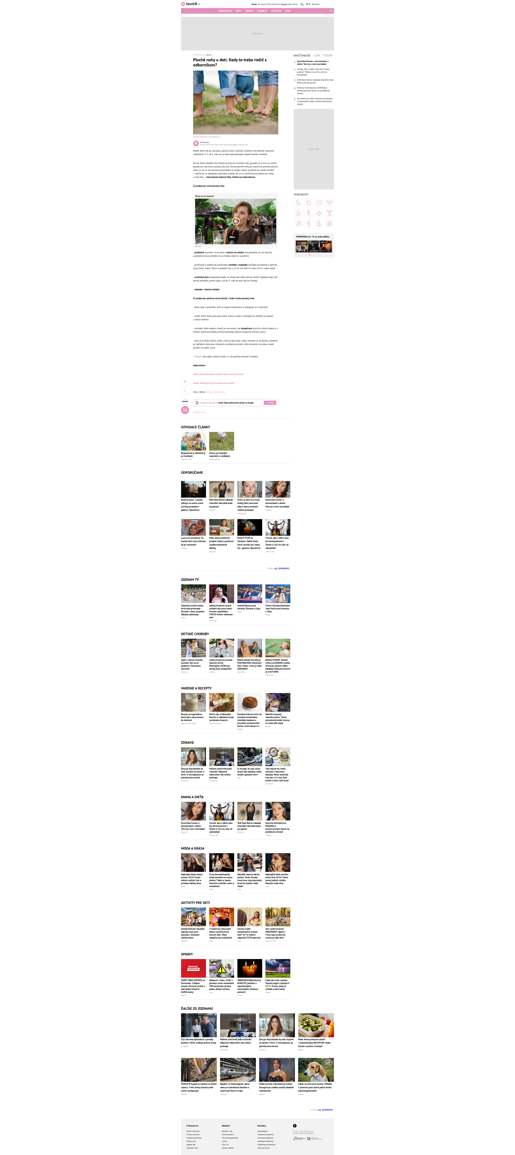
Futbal (239, 612)
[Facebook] (295, 1126)
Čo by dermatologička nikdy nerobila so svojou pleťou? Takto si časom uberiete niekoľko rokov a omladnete (221, 880)
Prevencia (184, 781)
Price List (225, 1144)
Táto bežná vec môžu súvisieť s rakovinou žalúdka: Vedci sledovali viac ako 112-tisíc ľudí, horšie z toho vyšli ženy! (277, 774)
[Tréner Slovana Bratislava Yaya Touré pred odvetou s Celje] (277, 593)
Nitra (211, 992)
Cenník (224, 1141)
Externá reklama (228, 1134)
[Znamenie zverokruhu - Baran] (298, 202)
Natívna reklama (228, 1148)
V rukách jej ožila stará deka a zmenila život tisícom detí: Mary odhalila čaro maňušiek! (220, 933)
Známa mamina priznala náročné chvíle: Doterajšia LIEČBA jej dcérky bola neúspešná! (220, 664)
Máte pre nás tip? (264, 1148)
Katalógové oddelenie (266, 1141)
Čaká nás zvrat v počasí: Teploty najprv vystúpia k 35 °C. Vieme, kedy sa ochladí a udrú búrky (277, 985)
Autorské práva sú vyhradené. (303, 1133)
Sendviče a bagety (215, 723)
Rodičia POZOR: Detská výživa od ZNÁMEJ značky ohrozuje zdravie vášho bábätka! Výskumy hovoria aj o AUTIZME (277, 665)
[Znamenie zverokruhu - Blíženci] (319, 202)
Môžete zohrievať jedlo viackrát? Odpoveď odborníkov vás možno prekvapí (220, 773)
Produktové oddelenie (266, 1134)
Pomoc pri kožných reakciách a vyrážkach (219, 455)
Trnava (239, 995)
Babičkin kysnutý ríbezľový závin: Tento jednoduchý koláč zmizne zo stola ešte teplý (277, 719)
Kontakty (262, 1125)
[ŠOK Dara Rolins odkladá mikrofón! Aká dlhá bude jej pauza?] (249, 811)
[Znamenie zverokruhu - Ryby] (329, 223)
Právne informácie (193, 1131)
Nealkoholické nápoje (188, 723)
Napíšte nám (191, 1144)
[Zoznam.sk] (300, 1139)
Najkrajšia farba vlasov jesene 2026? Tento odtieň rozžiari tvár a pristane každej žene (191, 879)
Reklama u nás (227, 1131)
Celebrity (262, 11)
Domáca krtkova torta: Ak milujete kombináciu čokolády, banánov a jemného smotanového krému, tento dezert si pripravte (249, 720)
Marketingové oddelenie (266, 1144)
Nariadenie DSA (192, 1148)
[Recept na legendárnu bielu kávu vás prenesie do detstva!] (193, 702)
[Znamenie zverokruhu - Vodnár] (319, 223)
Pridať (271, 402)
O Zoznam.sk (192, 1125)
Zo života (276, 11)
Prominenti (213, 621)
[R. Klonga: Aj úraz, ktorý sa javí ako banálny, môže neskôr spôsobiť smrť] (249, 756)
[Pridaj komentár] (185, 382)
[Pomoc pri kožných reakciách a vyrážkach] (221, 441)
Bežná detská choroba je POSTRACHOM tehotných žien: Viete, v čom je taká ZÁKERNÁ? (249, 664)
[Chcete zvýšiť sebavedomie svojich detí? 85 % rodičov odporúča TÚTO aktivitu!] (249, 917)
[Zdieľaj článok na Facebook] (185, 391)
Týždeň (327, 55)
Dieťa (238, 11)
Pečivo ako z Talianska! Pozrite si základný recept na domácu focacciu (221, 717)
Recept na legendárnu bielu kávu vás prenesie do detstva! (192, 717)
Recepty (240, 729)
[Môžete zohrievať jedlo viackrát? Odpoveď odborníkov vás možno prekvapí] (221, 756)
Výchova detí (213, 835)
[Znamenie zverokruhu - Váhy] (319, 213)
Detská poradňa (214, 459)
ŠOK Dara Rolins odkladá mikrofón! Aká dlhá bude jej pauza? (249, 826)
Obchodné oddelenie (265, 1138)
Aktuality (184, 941)
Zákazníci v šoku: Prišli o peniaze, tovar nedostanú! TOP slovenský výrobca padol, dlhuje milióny (221, 985)
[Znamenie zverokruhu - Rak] (329, 202)
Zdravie (249, 11)
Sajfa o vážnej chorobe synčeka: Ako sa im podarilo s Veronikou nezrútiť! (192, 664)
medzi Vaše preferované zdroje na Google (227, 402)
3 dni (317, 55)
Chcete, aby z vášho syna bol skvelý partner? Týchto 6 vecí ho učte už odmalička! (220, 827)
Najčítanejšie (302, 55)
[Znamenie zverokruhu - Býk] (308, 202)
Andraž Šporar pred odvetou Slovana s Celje (248, 607)
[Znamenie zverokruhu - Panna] (308, 213)
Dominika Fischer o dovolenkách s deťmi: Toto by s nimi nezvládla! (193, 826)
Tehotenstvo (225, 11)
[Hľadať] (331, 11)
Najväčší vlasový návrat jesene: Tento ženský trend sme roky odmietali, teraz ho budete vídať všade (249, 880)
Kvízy (288, 11)
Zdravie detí (241, 672)
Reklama (226, 1125)
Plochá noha (219, 391)
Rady (239, 778)
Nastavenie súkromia (193, 1138)
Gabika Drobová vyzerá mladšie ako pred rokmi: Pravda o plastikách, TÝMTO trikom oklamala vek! (221, 611)
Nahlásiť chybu (199, 412)
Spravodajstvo (263, 1131)
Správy (183, 618)
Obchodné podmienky (230, 1138)
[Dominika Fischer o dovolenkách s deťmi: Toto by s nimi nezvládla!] (193, 811)
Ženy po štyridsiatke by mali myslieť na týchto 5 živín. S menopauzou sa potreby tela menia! (192, 773)
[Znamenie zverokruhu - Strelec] (298, 223)
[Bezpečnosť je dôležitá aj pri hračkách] (193, 441)
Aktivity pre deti (186, 459)
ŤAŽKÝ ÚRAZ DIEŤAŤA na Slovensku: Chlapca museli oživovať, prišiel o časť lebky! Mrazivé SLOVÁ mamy (193, 986)
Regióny (183, 995)
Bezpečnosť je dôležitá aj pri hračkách (193, 455)
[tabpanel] (314, 83)
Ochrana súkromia (192, 1134)
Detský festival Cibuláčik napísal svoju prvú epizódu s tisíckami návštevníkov (192, 933)
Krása (183, 886)
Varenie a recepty (196, 688)
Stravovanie (213, 781)
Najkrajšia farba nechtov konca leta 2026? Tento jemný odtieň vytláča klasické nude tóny (276, 879)
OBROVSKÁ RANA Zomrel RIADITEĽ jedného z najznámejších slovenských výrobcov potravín (249, 986)
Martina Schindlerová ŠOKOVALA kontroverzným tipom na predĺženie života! (277, 827)
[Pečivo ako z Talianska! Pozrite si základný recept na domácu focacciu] (221, 702)
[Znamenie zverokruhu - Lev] (298, 213)
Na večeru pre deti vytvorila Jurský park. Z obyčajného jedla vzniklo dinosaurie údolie (315, 101)
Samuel (284, 4)
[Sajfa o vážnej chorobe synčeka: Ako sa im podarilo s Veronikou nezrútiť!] (193, 648)
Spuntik (208, 55)
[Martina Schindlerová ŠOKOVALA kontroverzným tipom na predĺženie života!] (277, 811)
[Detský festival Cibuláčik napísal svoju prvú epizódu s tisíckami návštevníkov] (193, 917)
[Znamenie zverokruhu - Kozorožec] (308, 223)
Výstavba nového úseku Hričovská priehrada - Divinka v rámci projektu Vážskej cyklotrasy (192, 610)
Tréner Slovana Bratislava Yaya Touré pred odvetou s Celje (277, 608)
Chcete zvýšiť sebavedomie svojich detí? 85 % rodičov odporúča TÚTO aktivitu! (249, 933)
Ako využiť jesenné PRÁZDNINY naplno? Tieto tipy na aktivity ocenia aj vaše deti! (275, 933)
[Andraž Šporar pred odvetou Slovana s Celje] (249, 593)
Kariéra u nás (191, 1141)
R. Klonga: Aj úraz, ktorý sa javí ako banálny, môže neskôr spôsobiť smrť (249, 771)
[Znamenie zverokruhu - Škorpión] (329, 213)
